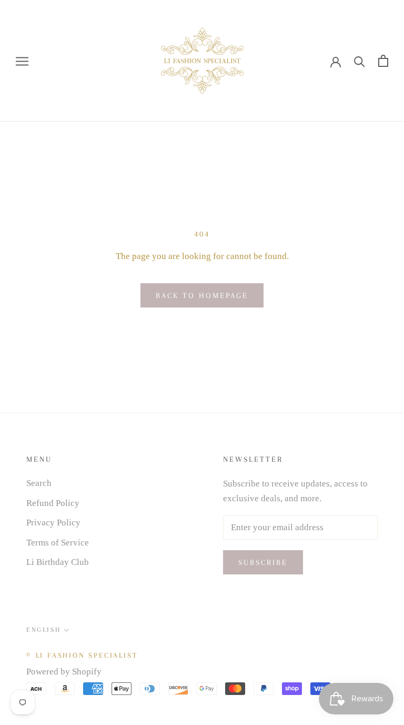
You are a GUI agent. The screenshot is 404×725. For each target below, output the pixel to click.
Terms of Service (57, 543)
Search (39, 483)
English (43, 629)
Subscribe (263, 562)
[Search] (359, 60)
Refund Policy (52, 503)
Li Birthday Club (57, 562)
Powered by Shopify (64, 672)
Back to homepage (202, 295)
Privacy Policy (53, 523)
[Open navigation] (22, 61)
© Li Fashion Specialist (81, 655)
